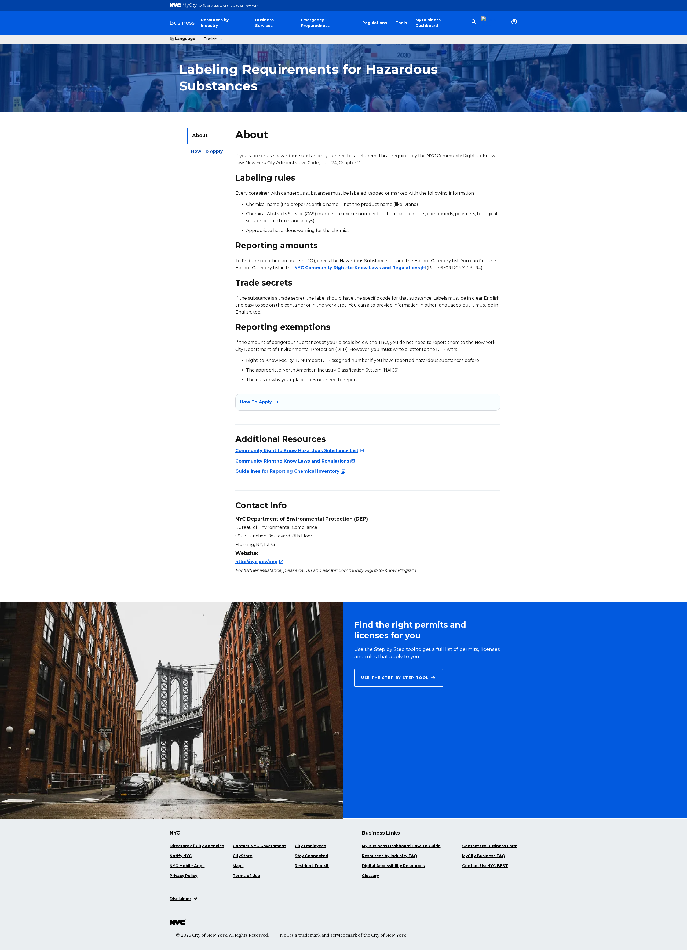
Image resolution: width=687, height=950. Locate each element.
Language (185, 38)
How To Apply (256, 402)
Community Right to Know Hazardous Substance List (296, 450)
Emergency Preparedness (315, 22)
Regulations (374, 22)
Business (182, 22)
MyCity (189, 5)
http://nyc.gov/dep (256, 561)
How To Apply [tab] (207, 151)
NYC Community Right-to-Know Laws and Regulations (357, 267)
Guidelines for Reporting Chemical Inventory (287, 471)
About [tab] (200, 136)
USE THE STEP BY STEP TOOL (395, 677)
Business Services (264, 22)
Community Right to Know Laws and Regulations (292, 460)
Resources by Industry (215, 22)
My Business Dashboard (428, 22)
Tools (401, 22)
